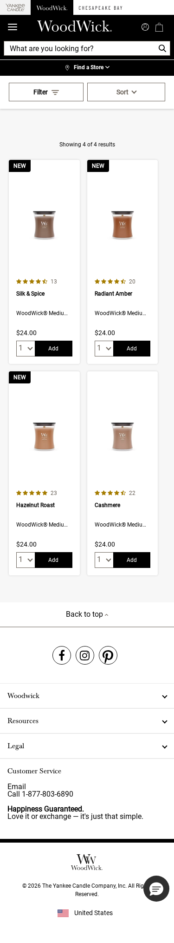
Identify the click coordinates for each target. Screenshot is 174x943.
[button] (156, 889)
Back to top (85, 614)
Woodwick (23, 695)
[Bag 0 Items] (159, 27)
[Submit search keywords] (145, 26)
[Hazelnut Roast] (44, 473)
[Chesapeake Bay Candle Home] (100, 7)
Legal (15, 746)
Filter (40, 92)
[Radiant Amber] (122, 262)
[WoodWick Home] (52, 7)
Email (16, 786)
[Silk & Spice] (44, 262)
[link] (87, 68)
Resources (23, 720)
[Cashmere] (122, 473)
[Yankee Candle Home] (15, 7)
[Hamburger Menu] (12, 27)
